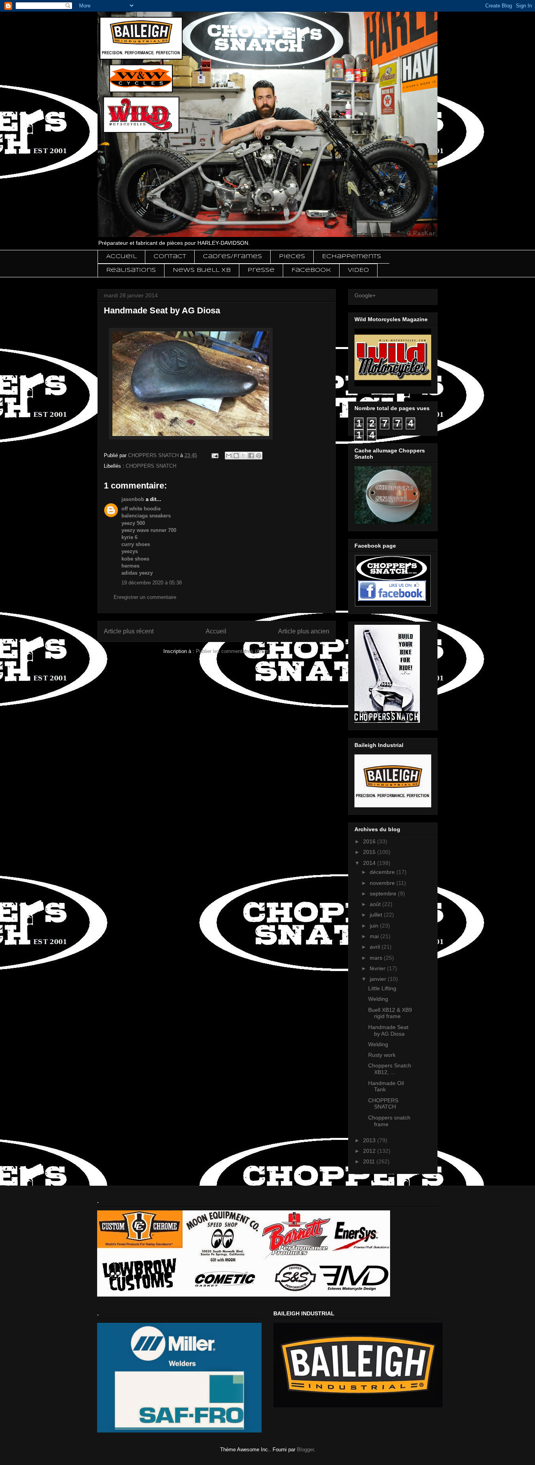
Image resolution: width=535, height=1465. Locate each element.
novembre (383, 883)
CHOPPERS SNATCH (151, 466)
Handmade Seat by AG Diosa (388, 1030)
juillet (377, 915)
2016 (370, 841)
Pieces (292, 256)
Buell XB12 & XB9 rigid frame (390, 1013)
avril (375, 947)
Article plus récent (129, 631)
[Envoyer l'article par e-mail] (214, 455)
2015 (370, 852)
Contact (170, 256)
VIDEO (358, 270)
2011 (369, 1161)
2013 (370, 1140)
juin (375, 925)
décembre (383, 872)
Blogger (305, 1449)
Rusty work (382, 1055)
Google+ (365, 295)
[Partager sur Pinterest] (258, 455)
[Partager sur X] (244, 455)
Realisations (131, 270)
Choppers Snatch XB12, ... (389, 1068)
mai (375, 936)
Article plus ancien (303, 631)
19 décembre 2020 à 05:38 (151, 583)
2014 (370, 863)
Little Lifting (382, 988)
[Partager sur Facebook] (251, 455)
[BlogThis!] (236, 455)
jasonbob (132, 499)
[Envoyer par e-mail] (229, 455)
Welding (378, 999)
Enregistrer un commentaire (145, 597)
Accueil (121, 256)
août (376, 904)
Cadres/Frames (232, 256)
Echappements (351, 256)
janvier (379, 979)
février (378, 968)
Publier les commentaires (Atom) (233, 651)
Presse (261, 270)
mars (377, 958)
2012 (370, 1151)
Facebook (311, 270)
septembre (384, 893)
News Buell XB (202, 270)
